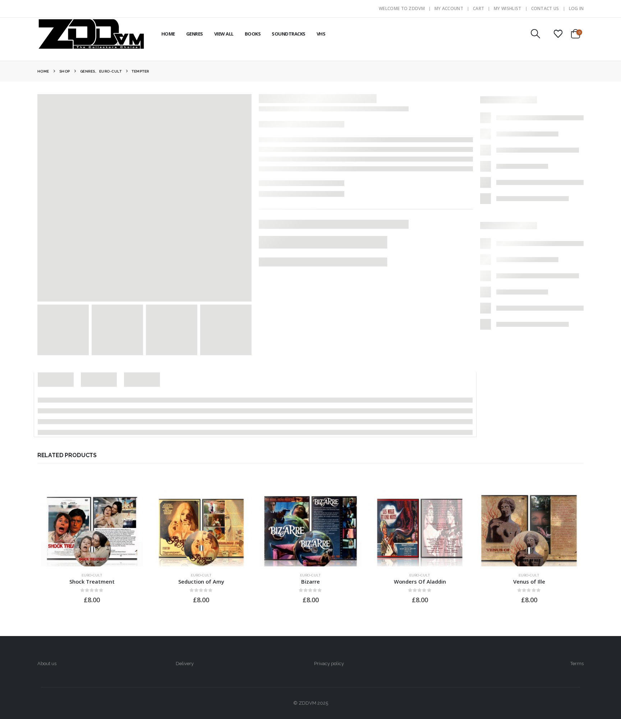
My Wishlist (507, 8)
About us (46, 663)
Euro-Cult (92, 575)
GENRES (194, 34)
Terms (577, 663)
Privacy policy (329, 663)
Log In (576, 8)
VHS (321, 34)
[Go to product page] (92, 528)
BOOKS (253, 34)
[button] (535, 33)
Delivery (185, 663)
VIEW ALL (224, 34)
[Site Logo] (91, 34)
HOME (168, 34)
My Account (448, 8)
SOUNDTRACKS (288, 34)
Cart (478, 8)
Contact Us (545, 8)
